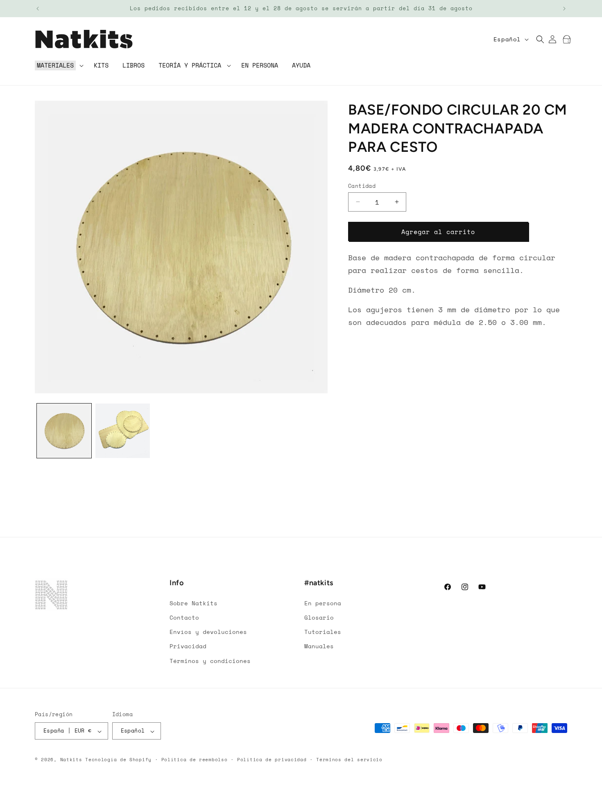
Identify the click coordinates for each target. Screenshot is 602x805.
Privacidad (188, 646)
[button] (58, 66)
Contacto (184, 617)
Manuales (319, 646)
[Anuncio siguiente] (564, 8)
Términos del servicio (349, 759)
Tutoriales (322, 631)
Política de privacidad (271, 759)
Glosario (319, 617)
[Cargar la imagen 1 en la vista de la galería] (64, 431)
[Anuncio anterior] (38, 8)
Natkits (71, 760)
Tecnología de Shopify (118, 760)
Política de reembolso (194, 759)
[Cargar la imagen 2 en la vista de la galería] (122, 431)
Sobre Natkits (193, 602)
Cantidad (362, 185)
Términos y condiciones (210, 660)
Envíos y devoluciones (208, 631)
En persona (322, 602)
